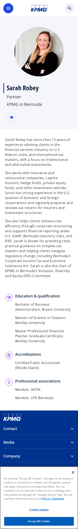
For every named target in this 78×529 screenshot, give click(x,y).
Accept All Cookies (39, 521)
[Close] (73, 472)
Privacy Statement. (53, 498)
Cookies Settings (39, 509)
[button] (12, 117)
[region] (39, 498)
